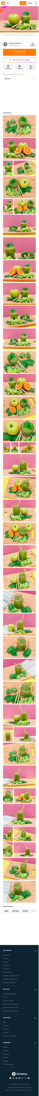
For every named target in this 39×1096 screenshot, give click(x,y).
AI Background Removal (10, 1084)
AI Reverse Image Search (11, 1080)
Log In (30, 3)
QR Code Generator (9, 1087)
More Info (7, 78)
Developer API (7, 1077)
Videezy (5, 1066)
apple (6, 1015)
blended (25, 1015)
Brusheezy (6, 1060)
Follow (32, 45)
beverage (15, 1015)
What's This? (20, 74)
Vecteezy (6, 1063)
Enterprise (6, 1070)
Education (6, 1073)
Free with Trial (19, 52)
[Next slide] (31, 1015)
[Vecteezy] (3, 3)
